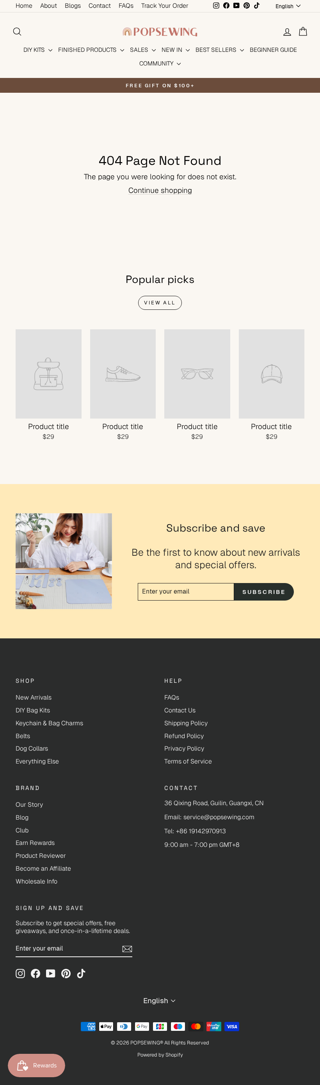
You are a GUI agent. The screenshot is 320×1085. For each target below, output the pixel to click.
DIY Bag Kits (33, 710)
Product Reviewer (41, 856)
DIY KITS (34, 49)
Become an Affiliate (43, 868)
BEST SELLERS (217, 49)
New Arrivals (34, 697)
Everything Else (37, 761)
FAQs (126, 6)
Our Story (29, 804)
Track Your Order (164, 6)
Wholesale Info (36, 881)
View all (160, 303)
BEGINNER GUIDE (273, 49)
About (48, 6)
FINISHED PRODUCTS (88, 49)
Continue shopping (160, 190)
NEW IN (173, 49)
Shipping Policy (186, 723)
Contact (100, 6)
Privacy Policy (184, 748)
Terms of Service (188, 761)
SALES (140, 49)
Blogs (73, 6)
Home (24, 6)
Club (22, 830)
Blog (22, 817)
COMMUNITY (157, 63)
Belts (23, 736)
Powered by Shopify (160, 1054)
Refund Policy (184, 736)
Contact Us (180, 710)
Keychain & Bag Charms (49, 723)
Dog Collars (32, 748)
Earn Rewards (35, 843)
